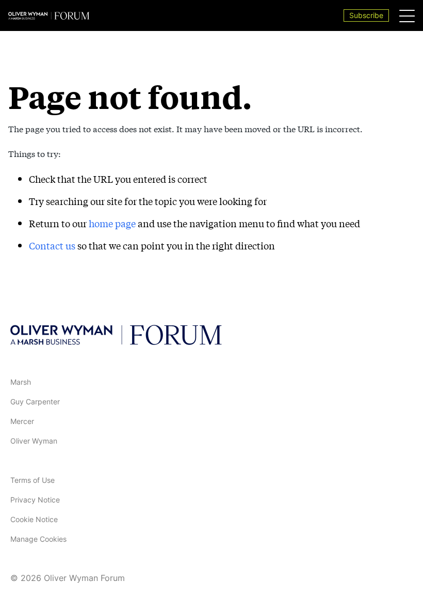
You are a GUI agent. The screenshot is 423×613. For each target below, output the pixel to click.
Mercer (22, 421)
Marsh (20, 382)
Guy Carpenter (35, 401)
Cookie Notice (34, 519)
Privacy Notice (35, 499)
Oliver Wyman (33, 440)
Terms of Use (32, 480)
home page (112, 223)
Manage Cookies (38, 539)
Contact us (52, 245)
